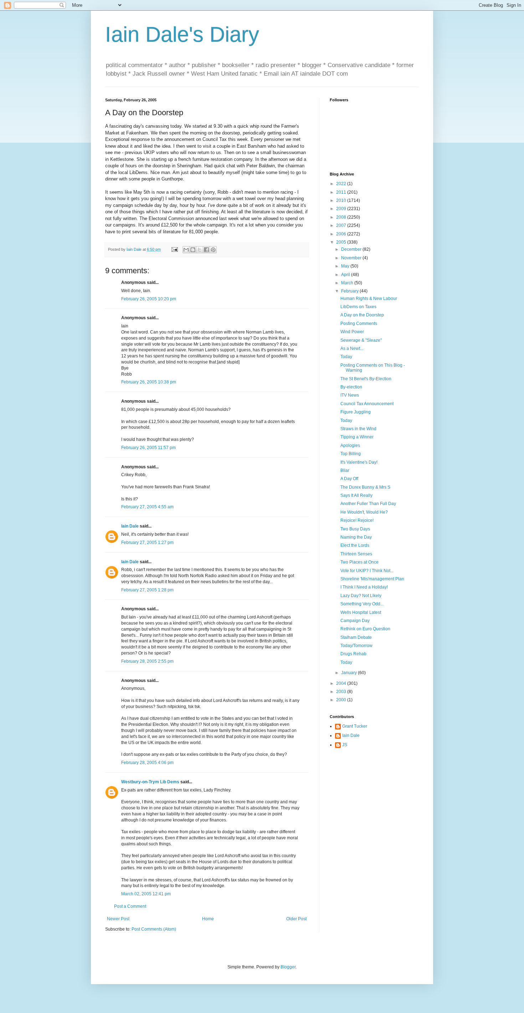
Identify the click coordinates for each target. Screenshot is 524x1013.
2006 (341, 233)
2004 (341, 683)
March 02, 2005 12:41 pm (146, 893)
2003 (341, 691)
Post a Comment (130, 906)
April (346, 274)
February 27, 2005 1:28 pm (147, 589)
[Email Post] (174, 249)
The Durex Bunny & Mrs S (365, 487)
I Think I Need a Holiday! (364, 587)
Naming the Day (356, 537)
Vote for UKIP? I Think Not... (367, 570)
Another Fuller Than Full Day (368, 503)
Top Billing (350, 453)
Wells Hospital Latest (360, 612)
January (349, 672)
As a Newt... (351, 348)
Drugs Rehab (353, 653)
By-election (351, 387)
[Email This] (186, 249)
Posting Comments (358, 323)
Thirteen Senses (356, 553)
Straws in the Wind (358, 428)
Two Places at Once (359, 562)
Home (208, 918)
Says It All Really (356, 495)
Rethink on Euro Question (365, 628)
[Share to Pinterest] (213, 249)
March (347, 282)
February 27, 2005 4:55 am (147, 506)
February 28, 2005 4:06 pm (147, 762)
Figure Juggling (355, 411)
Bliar (344, 470)
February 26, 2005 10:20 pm (148, 298)
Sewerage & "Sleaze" (361, 340)
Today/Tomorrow (356, 645)
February (350, 291)
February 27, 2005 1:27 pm (147, 542)
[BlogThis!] (192, 249)
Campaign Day (355, 620)
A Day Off (349, 478)
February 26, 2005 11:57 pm (148, 447)
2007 (341, 225)
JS (344, 744)
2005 (341, 242)
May (345, 266)
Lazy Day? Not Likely (360, 595)
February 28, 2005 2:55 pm (147, 661)
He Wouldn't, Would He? (364, 512)
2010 (341, 200)
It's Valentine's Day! (358, 462)
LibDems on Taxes (358, 306)
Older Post (296, 918)
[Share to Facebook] (206, 249)
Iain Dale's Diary (182, 34)
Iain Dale (130, 526)
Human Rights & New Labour (368, 298)
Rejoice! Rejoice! (357, 520)
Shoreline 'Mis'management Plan (372, 578)
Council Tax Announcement (367, 403)
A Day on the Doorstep (362, 314)
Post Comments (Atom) (154, 929)
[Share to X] (199, 249)
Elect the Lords (354, 545)
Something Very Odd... (362, 603)
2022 (341, 183)
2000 (341, 699)
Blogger (288, 966)
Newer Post (118, 918)
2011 (341, 192)
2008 (341, 217)
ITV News (349, 395)
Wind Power (352, 331)
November (352, 257)
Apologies (350, 445)
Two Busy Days (355, 528)
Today (346, 356)
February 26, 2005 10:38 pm (148, 382)
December (352, 249)
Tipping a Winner (357, 436)
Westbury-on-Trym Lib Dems (150, 781)
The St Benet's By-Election (365, 378)
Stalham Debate (356, 637)
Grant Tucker (354, 726)
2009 (341, 208)
